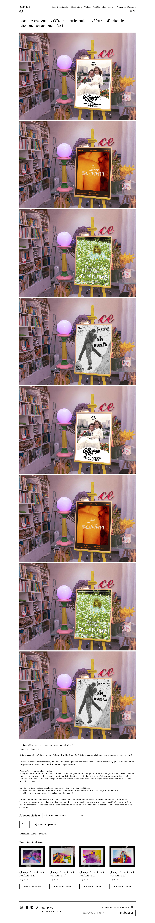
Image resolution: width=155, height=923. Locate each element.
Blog (104, 7)
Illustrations (76, 7)
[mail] (21, 907)
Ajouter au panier (45, 824)
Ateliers (87, 7)
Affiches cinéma (29, 815)
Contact (111, 7)
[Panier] (131, 11)
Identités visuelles (60, 7)
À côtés (96, 7)
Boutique (131, 7)
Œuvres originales (71, 21)
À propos (121, 7)
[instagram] (26, 907)
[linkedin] (31, 907)
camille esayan (33, 21)
